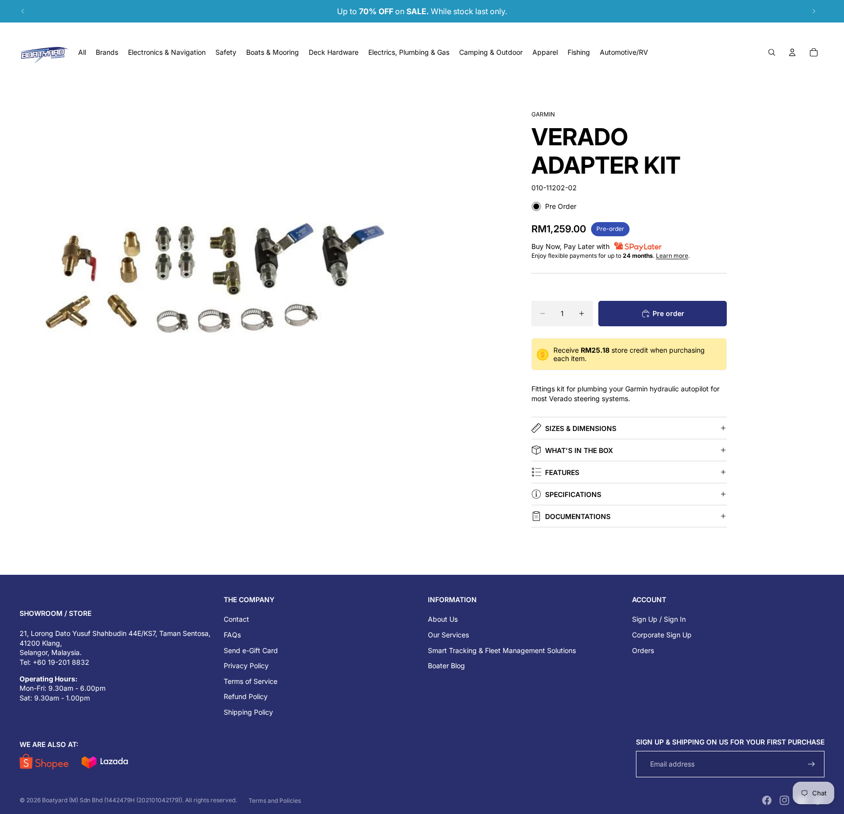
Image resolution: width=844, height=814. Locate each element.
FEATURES (562, 472)
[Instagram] (784, 800)
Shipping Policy (248, 712)
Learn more (672, 255)
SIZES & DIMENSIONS (580, 428)
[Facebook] (767, 800)
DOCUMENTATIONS (578, 516)
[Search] (771, 52)
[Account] (792, 52)
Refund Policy (246, 696)
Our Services (448, 635)
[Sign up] (811, 764)
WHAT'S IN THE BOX (579, 450)
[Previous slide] (23, 11)
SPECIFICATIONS (573, 494)
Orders (643, 650)
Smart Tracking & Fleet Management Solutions (502, 650)
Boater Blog (446, 665)
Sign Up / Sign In (659, 619)
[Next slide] (813, 11)
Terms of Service (250, 681)
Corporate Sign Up (662, 635)
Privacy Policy (246, 665)
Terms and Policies (275, 800)
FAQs (232, 635)
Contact (236, 619)
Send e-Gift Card (251, 650)
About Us (443, 619)
